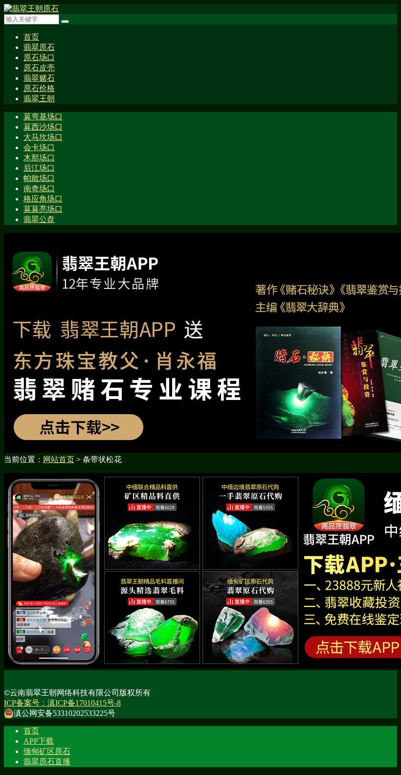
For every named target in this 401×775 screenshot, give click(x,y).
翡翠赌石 (39, 78)
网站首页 (58, 459)
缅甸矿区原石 (46, 751)
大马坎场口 (43, 137)
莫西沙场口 (43, 127)
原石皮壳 (39, 68)
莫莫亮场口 (43, 209)
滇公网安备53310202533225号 (64, 713)
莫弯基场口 (43, 116)
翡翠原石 (39, 47)
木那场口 (39, 158)
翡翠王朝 (39, 98)
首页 (31, 37)
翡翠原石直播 (46, 761)
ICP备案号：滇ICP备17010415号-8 (62, 703)
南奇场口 (39, 188)
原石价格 (39, 88)
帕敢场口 (39, 178)
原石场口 (39, 57)
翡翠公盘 (39, 219)
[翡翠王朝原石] (31, 8)
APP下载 (38, 741)
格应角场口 (43, 199)
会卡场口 (39, 147)
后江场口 (39, 168)
